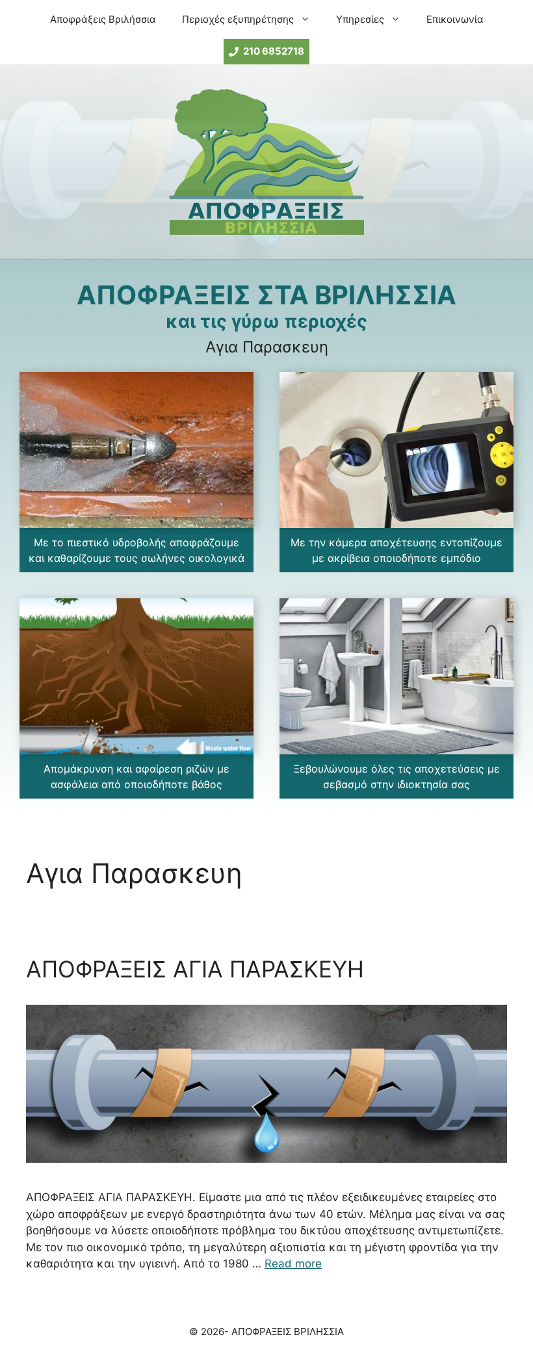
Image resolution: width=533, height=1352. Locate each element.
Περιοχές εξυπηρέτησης (238, 19)
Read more (293, 1263)
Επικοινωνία (455, 19)
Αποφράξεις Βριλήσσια (103, 19)
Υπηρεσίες (360, 19)
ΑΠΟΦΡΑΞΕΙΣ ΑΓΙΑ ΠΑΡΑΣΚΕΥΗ (195, 969)
